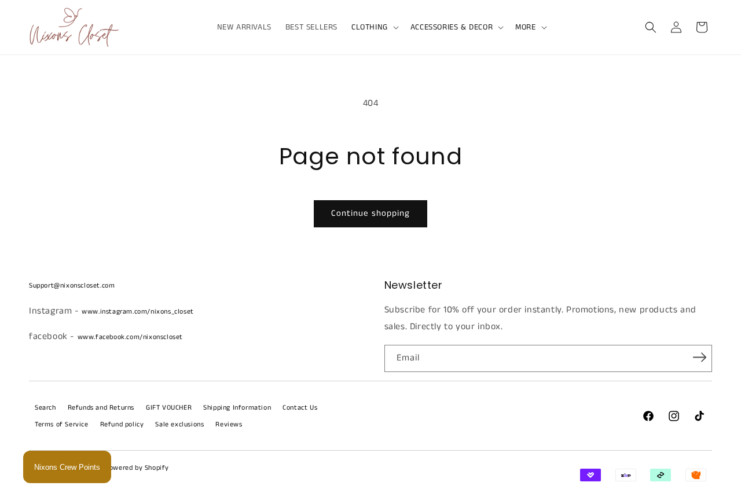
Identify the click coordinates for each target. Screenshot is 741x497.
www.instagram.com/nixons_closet (138, 311)
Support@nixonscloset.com (72, 285)
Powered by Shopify (137, 468)
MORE (525, 27)
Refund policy (122, 424)
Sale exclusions (179, 424)
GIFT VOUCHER (169, 408)
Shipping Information (237, 408)
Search (45, 408)
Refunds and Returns (101, 408)
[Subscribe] (699, 357)
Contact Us (300, 408)
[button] (373, 27)
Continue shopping (370, 213)
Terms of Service (62, 424)
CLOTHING (369, 27)
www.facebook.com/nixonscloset (130, 337)
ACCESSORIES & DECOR (451, 27)
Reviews (228, 424)
